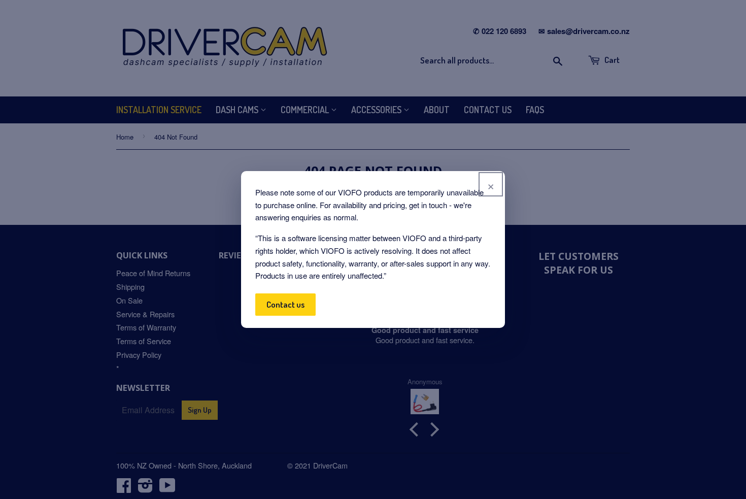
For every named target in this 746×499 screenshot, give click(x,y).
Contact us (285, 304)
